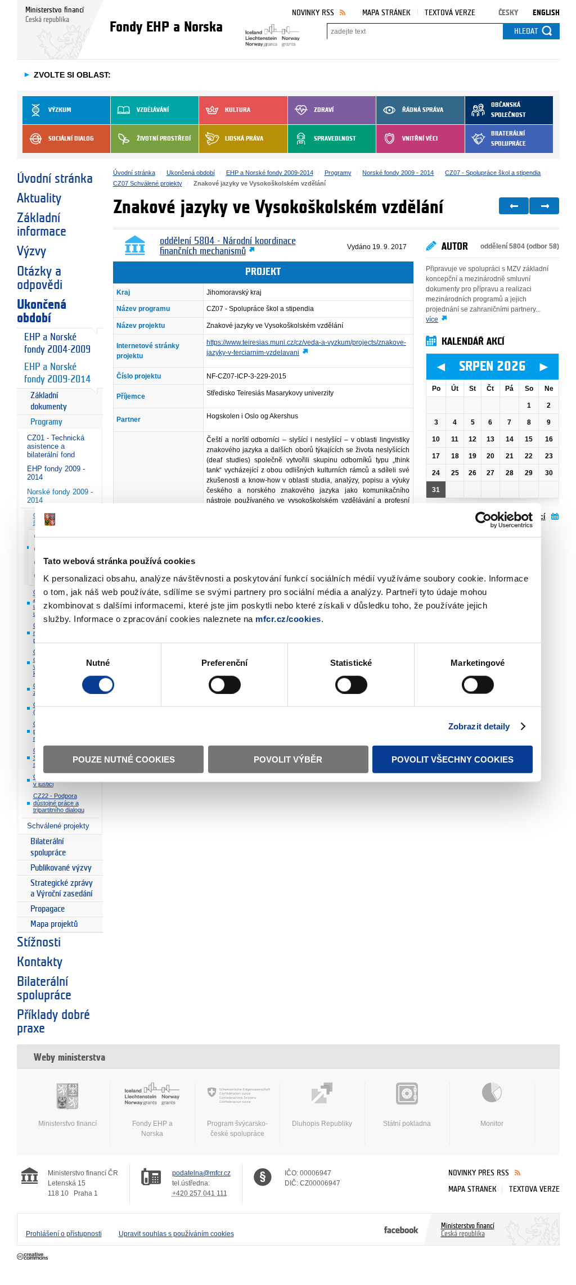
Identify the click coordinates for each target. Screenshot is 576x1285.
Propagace (47, 909)
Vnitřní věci (420, 139)
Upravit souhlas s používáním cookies (176, 1234)
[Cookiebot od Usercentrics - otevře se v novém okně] (483, 519)
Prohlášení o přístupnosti (64, 1234)
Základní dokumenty (48, 401)
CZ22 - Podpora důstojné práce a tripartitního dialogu (58, 802)
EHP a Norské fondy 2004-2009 (57, 343)
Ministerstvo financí (67, 1124)
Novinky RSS (313, 12)
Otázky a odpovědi (39, 278)
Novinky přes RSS (478, 1172)
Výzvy (31, 251)
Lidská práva (244, 139)
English (546, 12)
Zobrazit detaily (479, 726)
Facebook (401, 1229)
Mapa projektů (54, 924)
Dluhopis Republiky (322, 1124)
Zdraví (324, 110)
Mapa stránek (386, 12)
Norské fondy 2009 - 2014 (60, 496)
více (432, 319)
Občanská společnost (508, 110)
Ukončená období (41, 311)
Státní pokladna (407, 1124)
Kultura (237, 110)
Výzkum (59, 110)
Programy (46, 422)
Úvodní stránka (55, 179)
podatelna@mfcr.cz (201, 1173)
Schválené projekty (58, 826)
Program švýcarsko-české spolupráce (237, 1129)
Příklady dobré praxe (53, 1022)
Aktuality (39, 198)
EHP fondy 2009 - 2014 (56, 473)
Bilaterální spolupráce (508, 138)
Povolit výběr (288, 759)
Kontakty (39, 962)
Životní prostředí (164, 139)
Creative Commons (33, 1257)
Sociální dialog (71, 139)
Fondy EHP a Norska (152, 1129)
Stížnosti (39, 942)
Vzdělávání (153, 110)
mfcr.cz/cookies (288, 619)
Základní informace (41, 225)
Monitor (491, 1124)
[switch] (225, 684)
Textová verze (450, 12)
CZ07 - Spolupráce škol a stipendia (493, 172)
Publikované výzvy (61, 868)
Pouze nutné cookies (124, 759)
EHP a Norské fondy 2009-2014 (57, 373)
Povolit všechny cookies (453, 759)
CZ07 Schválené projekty (147, 183)
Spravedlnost (335, 139)
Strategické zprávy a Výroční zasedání (61, 889)
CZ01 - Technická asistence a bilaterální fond (55, 446)
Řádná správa (422, 110)
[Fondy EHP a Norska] (266, 32)
